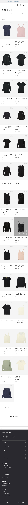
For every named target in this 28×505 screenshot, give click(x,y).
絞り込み (8, 502)
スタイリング (5, 472)
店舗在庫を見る (22, 233)
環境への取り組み (6, 483)
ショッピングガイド (6, 467)
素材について (5, 477)
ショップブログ (5, 474)
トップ (2, 428)
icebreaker (24, 428)
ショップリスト (5, 470)
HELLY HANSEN (18, 13)
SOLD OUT (21, 226)
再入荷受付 (22, 231)
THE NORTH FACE (7, 13)
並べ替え (21, 502)
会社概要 (4, 485)
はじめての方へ (5, 465)
